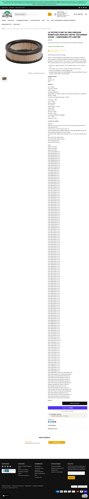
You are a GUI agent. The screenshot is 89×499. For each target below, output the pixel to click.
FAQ (48, 20)
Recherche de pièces (22, 20)
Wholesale (17, 24)
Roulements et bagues (23, 471)
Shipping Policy (54, 470)
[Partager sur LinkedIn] (53, 422)
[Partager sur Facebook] (49, 422)
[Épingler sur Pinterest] (55, 422)
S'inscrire (71, 477)
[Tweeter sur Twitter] (51, 422)
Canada (82, 486)
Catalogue (11, 20)
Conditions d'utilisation (56, 466)
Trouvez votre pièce (39, 468)
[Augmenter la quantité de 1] (59, 403)
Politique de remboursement (57, 468)
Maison (4, 20)
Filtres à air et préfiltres (23, 469)
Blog (43, 20)
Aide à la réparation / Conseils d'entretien (63, 20)
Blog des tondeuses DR (20, 7)
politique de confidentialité (57, 472)
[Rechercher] (50, 14)
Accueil (3, 28)
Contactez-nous (5, 7)
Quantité (50, 400)
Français (73, 486)
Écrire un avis (56, 442)
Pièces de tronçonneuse (23, 475)
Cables (19, 473)
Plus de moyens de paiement (67, 411)
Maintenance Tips (6, 24)
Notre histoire (11, 7)
